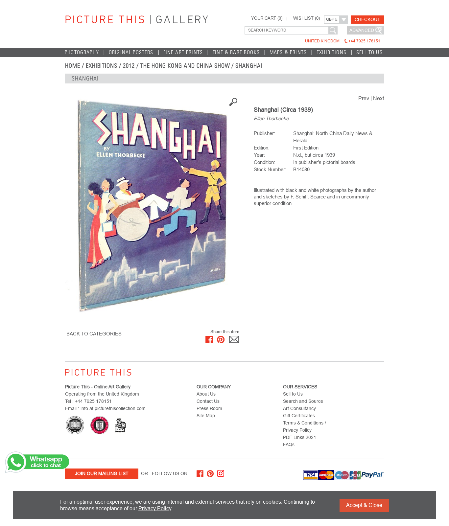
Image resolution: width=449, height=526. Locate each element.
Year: (259, 155)
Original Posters (131, 52)
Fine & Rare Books (236, 52)
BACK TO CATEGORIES (94, 333)
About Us (206, 394)
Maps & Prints (288, 52)
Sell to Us (369, 52)
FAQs (289, 444)
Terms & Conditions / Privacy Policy (304, 426)
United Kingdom (342, 41)
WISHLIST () (306, 18)
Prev (363, 98)
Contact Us (208, 401)
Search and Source (303, 401)
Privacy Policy (154, 508)
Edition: (262, 147)
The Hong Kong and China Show (185, 65)
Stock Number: (270, 169)
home (72, 65)
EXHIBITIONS (102, 65)
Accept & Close (364, 505)
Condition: (264, 162)
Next (378, 98)
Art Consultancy (299, 408)
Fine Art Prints (183, 52)
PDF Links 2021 (299, 437)
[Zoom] (152, 207)
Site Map (206, 415)
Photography (82, 52)
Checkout (367, 19)
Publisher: (264, 133)
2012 (129, 65)
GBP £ (332, 19)
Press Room (209, 408)
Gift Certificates (299, 415)
